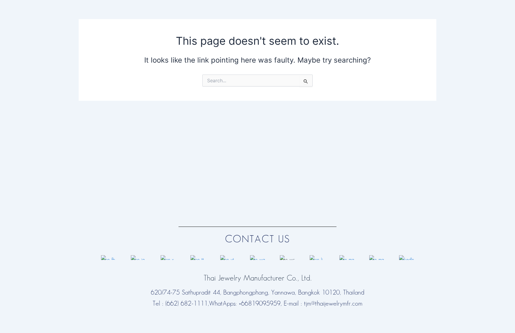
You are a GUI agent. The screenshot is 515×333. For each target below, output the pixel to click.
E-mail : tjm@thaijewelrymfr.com (323, 304)
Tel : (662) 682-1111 (180, 304)
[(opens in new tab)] (108, 257)
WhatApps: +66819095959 (244, 304)
